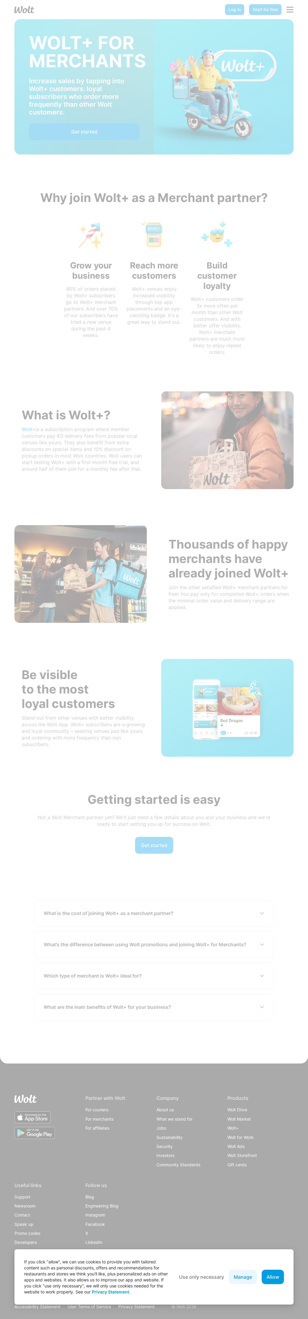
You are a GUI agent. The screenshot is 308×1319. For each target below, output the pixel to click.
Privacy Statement (110, 1291)
